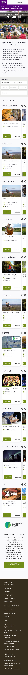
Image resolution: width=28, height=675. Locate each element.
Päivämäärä (4, 79)
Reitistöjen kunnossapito (12, 669)
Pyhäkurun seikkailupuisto (11, 161)
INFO (5, 621)
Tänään (19, 2)
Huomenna (14, 88)
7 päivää (23, 88)
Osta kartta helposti (10, 660)
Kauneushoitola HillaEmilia (11, 426)
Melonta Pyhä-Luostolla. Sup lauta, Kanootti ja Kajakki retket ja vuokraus (11, 276)
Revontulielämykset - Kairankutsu (10, 464)
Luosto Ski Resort (9, 613)
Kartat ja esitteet (9, 598)
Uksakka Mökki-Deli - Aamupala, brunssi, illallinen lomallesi (9, 503)
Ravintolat (7, 591)
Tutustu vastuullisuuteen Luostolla (14, 565)
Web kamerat (8, 601)
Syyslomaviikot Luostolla (10, 123)
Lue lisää (7, 136)
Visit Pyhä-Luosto (9, 646)
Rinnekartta (7, 616)
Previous (22, 105)
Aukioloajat (7, 588)
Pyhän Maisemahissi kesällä (9, 351)
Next (25, 105)
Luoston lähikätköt (8, 236)
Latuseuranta (8, 610)
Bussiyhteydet (8, 595)
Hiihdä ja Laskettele (11, 606)
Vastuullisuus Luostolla (11, 650)
